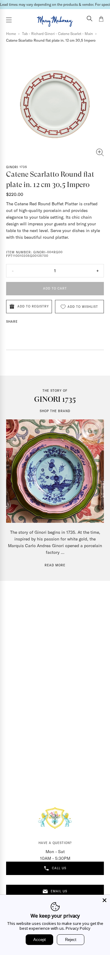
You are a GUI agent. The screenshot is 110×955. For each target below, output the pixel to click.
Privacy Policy (78, 928)
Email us (59, 891)
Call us (59, 868)
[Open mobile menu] (9, 20)
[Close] (104, 900)
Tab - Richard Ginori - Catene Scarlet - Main (57, 33)
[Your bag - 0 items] (101, 19)
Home (11, 33)
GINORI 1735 (16, 167)
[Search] (89, 19)
